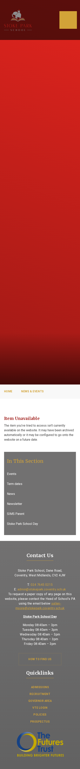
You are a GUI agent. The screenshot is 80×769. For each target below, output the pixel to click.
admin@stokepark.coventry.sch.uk (41, 589)
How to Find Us (40, 659)
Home (8, 391)
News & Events (32, 391)
